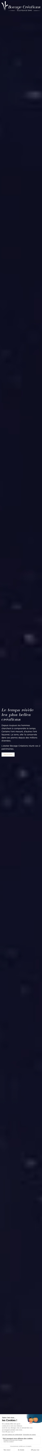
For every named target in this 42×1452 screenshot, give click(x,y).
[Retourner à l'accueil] (21, 6)
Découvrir (8, 754)
